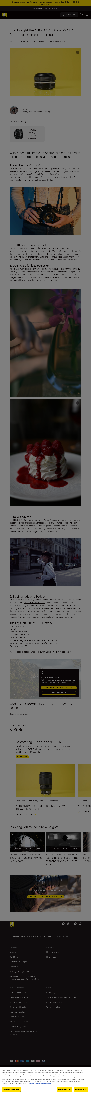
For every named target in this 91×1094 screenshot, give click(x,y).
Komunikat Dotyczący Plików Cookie (39, 1083)
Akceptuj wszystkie (64, 1089)
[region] (45, 1080)
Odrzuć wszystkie (81, 1089)
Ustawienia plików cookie (11, 1089)
